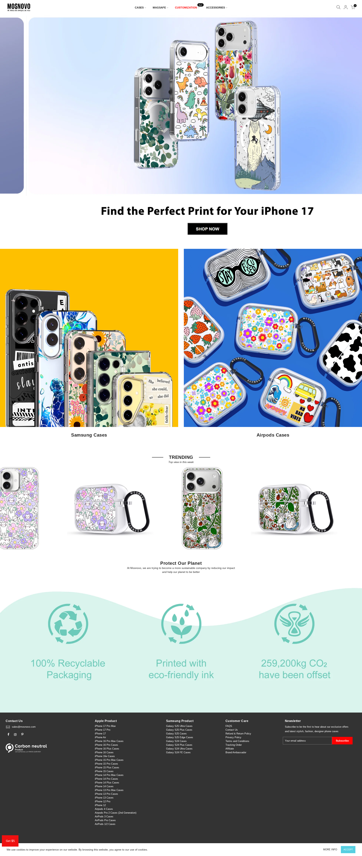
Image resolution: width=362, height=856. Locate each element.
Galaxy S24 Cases (176, 741)
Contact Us (231, 729)
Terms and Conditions (237, 741)
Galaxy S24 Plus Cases (179, 744)
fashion (309, 731)
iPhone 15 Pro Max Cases (109, 760)
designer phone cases (326, 731)
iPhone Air (100, 737)
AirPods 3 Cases (104, 816)
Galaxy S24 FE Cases (178, 752)
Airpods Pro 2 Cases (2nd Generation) (115, 812)
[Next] (352, 128)
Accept (348, 849)
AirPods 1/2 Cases (105, 824)
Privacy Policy (233, 737)
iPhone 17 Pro (102, 729)
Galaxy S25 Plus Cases (179, 729)
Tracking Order (233, 744)
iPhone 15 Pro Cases (106, 763)
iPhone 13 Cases (104, 797)
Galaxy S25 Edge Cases (179, 737)
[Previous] (9, 128)
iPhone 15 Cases (104, 771)
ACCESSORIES (215, 7)
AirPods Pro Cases (105, 820)
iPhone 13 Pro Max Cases (109, 790)
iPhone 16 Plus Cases (107, 748)
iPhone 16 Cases (104, 752)
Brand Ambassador (235, 752)
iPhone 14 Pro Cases (106, 778)
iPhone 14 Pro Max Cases (109, 775)
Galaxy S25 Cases (176, 733)
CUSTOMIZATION (188, 6)
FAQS (228, 726)
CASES (139, 7)
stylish (300, 731)
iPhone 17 (100, 733)
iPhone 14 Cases (104, 786)
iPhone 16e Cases (105, 756)
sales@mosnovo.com (24, 726)
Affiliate (229, 748)
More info (330, 849)
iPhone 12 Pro (102, 801)
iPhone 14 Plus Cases (107, 782)
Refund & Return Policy (238, 733)
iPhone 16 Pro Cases (106, 744)
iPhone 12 (100, 805)
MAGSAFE (159, 7)
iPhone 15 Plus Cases (107, 767)
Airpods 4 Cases (104, 809)
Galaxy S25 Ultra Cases (179, 726)
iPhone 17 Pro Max (105, 726)
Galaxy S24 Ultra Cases (179, 748)
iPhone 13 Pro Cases (106, 793)
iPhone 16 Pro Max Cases (109, 741)
